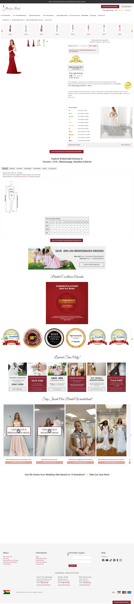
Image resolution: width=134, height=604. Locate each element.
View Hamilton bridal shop (64, 586)
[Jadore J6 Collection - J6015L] (28, 43)
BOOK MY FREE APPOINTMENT (110, 6)
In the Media (6, 566)
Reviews (45, 168)
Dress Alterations (62, 15)
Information (5, 168)
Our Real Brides (27, 168)
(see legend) (83, 46)
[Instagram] (120, 562)
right (47, 42)
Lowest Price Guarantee (10, 564)
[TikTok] (111, 562)
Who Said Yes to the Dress (10, 562)
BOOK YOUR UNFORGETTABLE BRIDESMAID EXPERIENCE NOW (66, 240)
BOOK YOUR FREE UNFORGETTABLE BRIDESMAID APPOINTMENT (66, 151)
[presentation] (2, 31)
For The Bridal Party (19, 15)
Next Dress (124, 145)
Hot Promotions (74, 15)
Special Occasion (34, 15)
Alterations (12, 168)
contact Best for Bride (78, 84)
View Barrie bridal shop (84, 586)
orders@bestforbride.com (20, 176)
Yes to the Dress (52, 168)
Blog (37, 558)
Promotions (19, 168)
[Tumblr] (117, 562)
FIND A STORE (127, 6)
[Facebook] (103, 562)
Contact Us (101, 15)
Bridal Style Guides (41, 560)
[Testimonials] (118, 10)
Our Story (93, 15)
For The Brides (5, 15)
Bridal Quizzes (40, 562)
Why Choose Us (7, 558)
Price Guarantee (37, 168)
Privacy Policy (40, 566)
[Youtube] (107, 562)
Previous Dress (75, 145)
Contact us (104, 558)
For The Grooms (48, 15)
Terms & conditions (41, 564)
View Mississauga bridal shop (43, 586)
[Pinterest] (114, 562)
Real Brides (84, 15)
